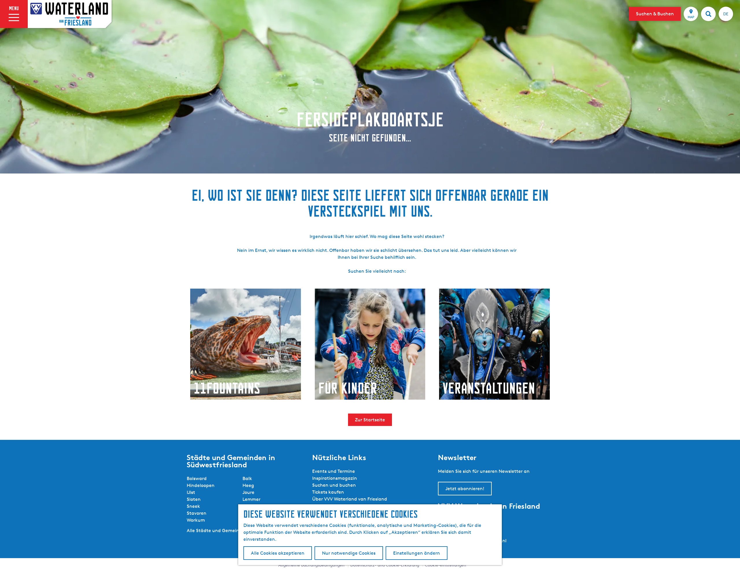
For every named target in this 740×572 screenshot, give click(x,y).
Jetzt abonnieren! (464, 488)
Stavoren (196, 513)
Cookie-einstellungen (445, 564)
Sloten (194, 499)
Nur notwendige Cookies (348, 553)
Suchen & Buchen (655, 13)
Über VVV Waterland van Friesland (349, 499)
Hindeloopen (200, 485)
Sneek (193, 506)
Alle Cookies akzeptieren (277, 553)
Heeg (248, 485)
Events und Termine (333, 471)
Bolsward (197, 478)
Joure (248, 492)
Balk (247, 478)
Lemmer (251, 499)
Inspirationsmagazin (334, 478)
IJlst (191, 492)
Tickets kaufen (328, 492)
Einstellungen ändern (416, 553)
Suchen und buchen (334, 485)
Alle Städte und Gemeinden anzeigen (228, 530)
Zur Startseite (370, 419)
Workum (196, 520)
